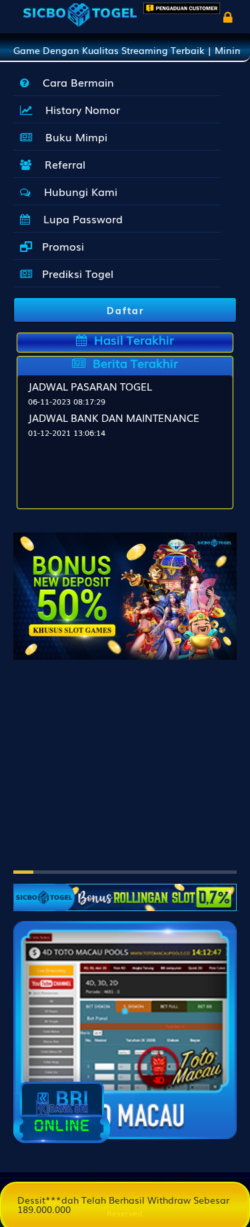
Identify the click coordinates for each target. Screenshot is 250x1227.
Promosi (61, 246)
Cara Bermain (75, 82)
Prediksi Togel (76, 273)
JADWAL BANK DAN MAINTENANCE (113, 417)
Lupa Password (80, 219)
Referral (61, 164)
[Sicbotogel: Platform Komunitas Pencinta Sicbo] (125, 891)
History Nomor (79, 109)
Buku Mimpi (73, 137)
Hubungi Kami (77, 191)
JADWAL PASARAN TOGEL (90, 386)
